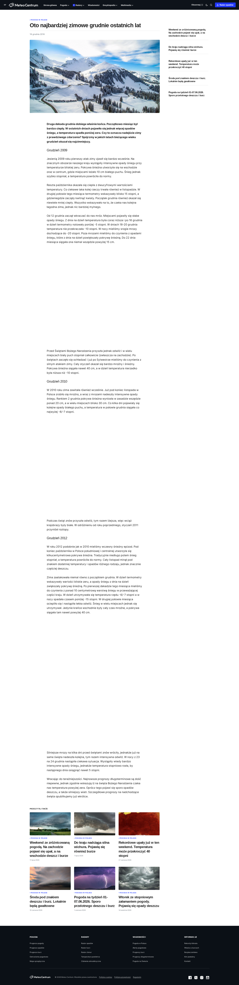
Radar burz (85, 948)
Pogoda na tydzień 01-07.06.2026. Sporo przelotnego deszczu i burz (187, 94)
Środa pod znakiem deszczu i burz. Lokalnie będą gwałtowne (187, 80)
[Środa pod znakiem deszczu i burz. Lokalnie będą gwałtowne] (50, 878)
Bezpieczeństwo (190, 952)
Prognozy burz (139, 952)
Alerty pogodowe (139, 948)
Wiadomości (139, 937)
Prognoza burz (36, 952)
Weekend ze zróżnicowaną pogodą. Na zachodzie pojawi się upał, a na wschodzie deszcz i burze (187, 32)
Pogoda (34, 937)
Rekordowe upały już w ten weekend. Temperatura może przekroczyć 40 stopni (184, 64)
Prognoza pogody (37, 943)
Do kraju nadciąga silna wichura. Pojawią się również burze (186, 48)
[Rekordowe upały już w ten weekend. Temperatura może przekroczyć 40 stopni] (139, 823)
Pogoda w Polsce (39, 20)
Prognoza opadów (37, 948)
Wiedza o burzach (191, 948)
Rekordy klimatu (190, 943)
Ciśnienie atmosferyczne (91, 961)
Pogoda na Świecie (140, 961)
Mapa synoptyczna (37, 961)
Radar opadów (226, 5)
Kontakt (187, 961)
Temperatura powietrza (90, 957)
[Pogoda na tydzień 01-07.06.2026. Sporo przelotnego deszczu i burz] (94, 878)
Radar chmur (86, 952)
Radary (85, 937)
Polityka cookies (105, 977)
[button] (5, 5)
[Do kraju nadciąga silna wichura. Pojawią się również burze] (94, 823)
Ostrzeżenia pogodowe (39, 957)
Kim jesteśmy (189, 957)
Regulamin (137, 977)
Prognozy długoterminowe (143, 957)
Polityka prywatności (122, 977)
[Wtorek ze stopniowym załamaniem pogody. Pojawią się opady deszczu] (139, 878)
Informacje (190, 937)
